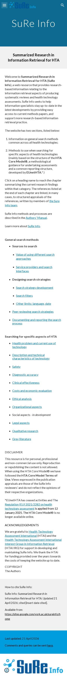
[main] (33, 23)
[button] (4, 5)
